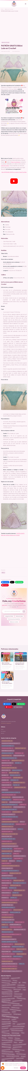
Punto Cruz (4, 927)
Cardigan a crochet (7, 787)
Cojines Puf (9, 1060)
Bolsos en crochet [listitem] (14, 621)
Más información (21, 1065)
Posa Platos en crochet (7, 919)
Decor (22, 821)
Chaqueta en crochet (21, 999)
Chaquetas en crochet (18, 799)
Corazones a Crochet (6, 980)
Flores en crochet (6, 836)
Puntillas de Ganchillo (15, 924)
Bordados (5, 775)
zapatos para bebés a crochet (9, 968)
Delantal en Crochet (20, 824)
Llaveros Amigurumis (7, 868)
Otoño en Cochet (6, 895)
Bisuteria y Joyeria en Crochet (9, 767)
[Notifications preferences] (2, 1068)
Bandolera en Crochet (17, 1001)
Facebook (6, 582)
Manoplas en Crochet (7, 875)
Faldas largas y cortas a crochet (9, 833)
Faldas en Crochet (5, 1019)
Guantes (14, 1012)
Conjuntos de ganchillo (19, 806)
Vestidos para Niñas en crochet (9, 963)
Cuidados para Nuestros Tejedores (9, 821)
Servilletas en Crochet (7, 944)
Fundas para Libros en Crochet (9, 843)
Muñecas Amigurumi (19, 890)
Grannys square (18, 848)
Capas (22, 1033)
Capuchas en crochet (6, 1005)
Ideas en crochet (6, 855)
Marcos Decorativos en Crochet (19, 1045)
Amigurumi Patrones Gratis (11, 1036)
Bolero (15, 1042)
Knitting (19, 860)
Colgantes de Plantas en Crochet (8, 987)
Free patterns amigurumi (8, 838)
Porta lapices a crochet (7, 914)
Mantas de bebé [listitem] (19, 616)
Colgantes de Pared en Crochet (16, 1028)
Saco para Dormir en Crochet (8, 939)
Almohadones (19, 753)
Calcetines (5, 780)
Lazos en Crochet (6, 863)
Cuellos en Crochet (6, 819)
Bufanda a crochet (14, 775)
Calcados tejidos (18, 777)
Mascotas (4, 1038)
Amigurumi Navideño (19, 755)
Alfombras (16, 992)
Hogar (24, 989)
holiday (24, 982)
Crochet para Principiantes (7, 1051)
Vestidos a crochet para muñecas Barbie (11, 958)
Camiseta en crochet (6, 1021)
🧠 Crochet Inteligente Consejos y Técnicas (11, 971)
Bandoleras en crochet (7, 762)
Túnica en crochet (6, 956)
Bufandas (17, 1052)
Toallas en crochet (21, 949)
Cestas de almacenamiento (8, 794)
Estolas (20, 829)
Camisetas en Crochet (19, 782)
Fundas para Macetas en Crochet (9, 846)
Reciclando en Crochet (19, 929)
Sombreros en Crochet (17, 946)
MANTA (3, 1061)
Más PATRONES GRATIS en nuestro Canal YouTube (14, 172)
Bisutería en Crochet (17, 1047)
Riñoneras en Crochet (7, 931)
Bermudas (18, 762)
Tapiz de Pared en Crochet (8, 949)
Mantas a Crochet (6, 1024)
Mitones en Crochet (15, 885)
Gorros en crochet (6, 848)
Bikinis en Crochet (9, 9)
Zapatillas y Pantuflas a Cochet (9, 966)
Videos (21, 963)
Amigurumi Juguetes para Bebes (8, 985)
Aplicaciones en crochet (17, 760)
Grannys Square (17, 1014)
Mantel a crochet (6, 882)
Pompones (4, 912)
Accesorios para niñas (7, 748)
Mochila (4, 887)
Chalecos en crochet (18, 797)
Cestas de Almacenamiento (17, 1030)
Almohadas (14, 982)
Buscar (2, 733)
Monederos (12, 887)
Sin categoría (5, 946)
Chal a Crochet (6, 797)
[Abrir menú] (25, 3)
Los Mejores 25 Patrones (7, 1043)
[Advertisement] (14, 26)
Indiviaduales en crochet (19, 855)
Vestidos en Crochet (7, 961)
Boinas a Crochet (17, 989)
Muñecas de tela (6, 892)
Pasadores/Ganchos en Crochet (9, 902)
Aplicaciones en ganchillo (7, 1040)
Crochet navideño (17, 811)
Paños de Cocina (17, 895)
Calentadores (14, 780)
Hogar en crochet (6, 853)
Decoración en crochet (7, 824)
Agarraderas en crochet (7, 750)
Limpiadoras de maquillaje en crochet (10, 865)
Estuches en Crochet (7, 831)
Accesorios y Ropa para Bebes (8, 1054)
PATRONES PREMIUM (7, 904)
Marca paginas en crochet (19, 882)
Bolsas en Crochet (6, 1047)
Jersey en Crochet (6, 858)
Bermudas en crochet (21, 1054)
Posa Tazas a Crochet (7, 922)
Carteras (4, 789)
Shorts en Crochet (19, 944)
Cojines (4, 802)
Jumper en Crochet (21, 987)
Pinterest (6, 585)
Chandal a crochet (6, 799)
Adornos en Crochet (20, 748)
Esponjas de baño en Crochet (8, 829)
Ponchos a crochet (15, 912)
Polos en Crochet (18, 909)
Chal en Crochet (19, 1058)
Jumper (4, 860)
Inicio (2, 9)
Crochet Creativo (6, 811)
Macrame (4, 873)
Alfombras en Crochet (7, 753)
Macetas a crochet (15, 1007)
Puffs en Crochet (19, 922)
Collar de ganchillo (6, 806)
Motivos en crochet (6, 890)
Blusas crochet (6, 770)
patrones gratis (5, 165)
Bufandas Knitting (6, 777)
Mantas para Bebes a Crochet (8, 998)
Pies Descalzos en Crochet (8, 907)
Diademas (10, 1038)
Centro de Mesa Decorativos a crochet (11, 792)
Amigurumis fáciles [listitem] (9, 616)
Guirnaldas (17, 851)
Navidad (15, 892)
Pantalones (5, 897)
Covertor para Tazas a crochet (9, 809)
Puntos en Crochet (6, 929)
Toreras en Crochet (17, 951)
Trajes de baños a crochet (8, 953)
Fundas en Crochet (6, 841)
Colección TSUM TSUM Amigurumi (9, 804)
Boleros (4, 772)
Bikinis (3, 572)
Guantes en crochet (7, 851)
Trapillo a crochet (21, 953)
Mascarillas (5, 885)
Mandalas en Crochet (15, 873)
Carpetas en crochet (20, 787)
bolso (3, 1056)
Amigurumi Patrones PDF (7, 994)
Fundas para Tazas (6, 1012)
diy (19, 982)
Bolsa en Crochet (13, 772)
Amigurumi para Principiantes (9, 757)
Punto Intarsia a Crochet (15, 927)
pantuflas (13, 897)
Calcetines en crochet (17, 1005)
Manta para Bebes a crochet (9, 878)
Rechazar (16, 1067)
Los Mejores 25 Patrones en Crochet (10, 870)
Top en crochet (6, 951)
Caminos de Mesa (6, 782)
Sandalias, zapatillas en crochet (9, 941)
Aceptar (23, 1067)
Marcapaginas (5, 1028)
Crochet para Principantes (8, 814)
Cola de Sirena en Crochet (15, 802)
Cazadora (14, 1019)
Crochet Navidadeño (19, 1040)
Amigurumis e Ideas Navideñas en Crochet (10, 1003)
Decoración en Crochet (7, 991)
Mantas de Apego (6, 880)
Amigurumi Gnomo (6, 755)
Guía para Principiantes (6, 989)
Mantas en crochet (18, 880)
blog (14, 1023)
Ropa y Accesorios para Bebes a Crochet (11, 934)
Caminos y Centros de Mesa (18, 1026)
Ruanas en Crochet (6, 936)
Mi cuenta (3, 731)
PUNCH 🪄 (4, 924)
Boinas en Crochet (17, 770)
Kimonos (11, 860)
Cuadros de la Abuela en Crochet (9, 816)
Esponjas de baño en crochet (18, 1049)
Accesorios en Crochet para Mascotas (10, 743)
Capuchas (16, 784)
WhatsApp (20, 582)
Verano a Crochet (17, 956)
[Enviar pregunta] (23, 611)
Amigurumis (5, 760)
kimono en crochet (6, 982)
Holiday (15, 853)
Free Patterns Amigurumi (10, 1017)
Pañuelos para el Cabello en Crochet (10, 900)
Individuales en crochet (6, 1014)
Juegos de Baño (18, 858)
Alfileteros (15, 1021)
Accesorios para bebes (7, 745)
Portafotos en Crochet (7, 917)
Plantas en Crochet (6, 909)
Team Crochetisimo (15, 162)
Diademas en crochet (7, 826)
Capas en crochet (6, 784)
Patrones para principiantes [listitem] (14, 619)
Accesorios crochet (7, 740)
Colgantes (23, 804)
